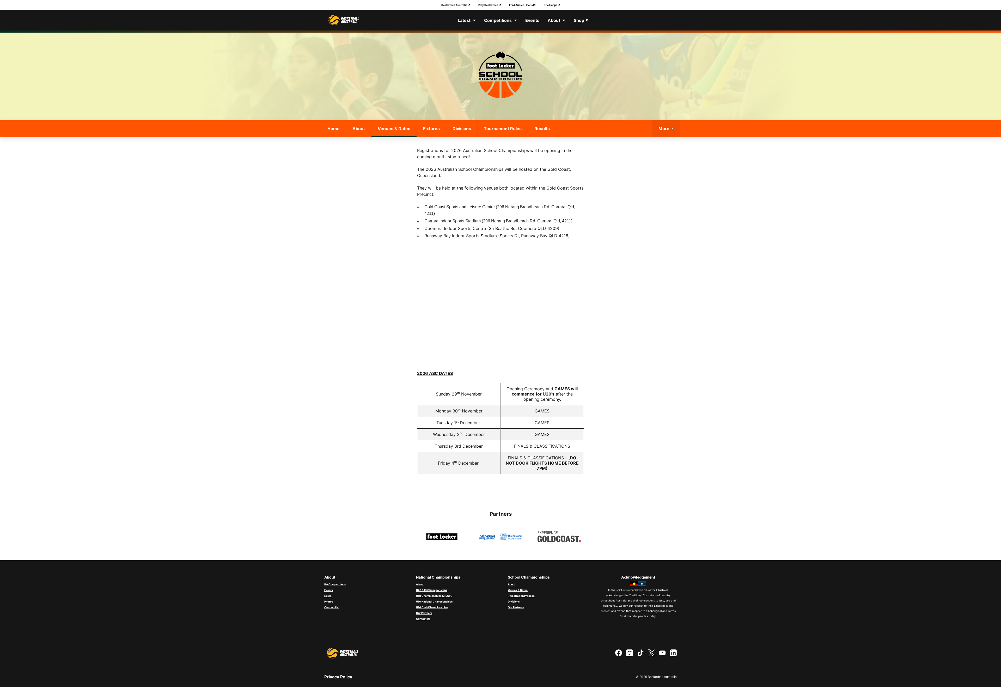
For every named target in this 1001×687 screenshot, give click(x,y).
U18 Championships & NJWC (434, 595)
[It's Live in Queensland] (500, 536)
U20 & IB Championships (431, 590)
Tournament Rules (503, 128)
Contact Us (331, 607)
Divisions (462, 128)
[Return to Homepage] (343, 20)
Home (333, 128)
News (328, 595)
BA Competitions (335, 584)
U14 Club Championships (432, 607)
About (358, 128)
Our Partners (424, 613)
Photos (328, 601)
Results (542, 128)
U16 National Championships (434, 601)
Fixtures (431, 128)
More (663, 128)
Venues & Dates (394, 128)
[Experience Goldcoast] (559, 536)
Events (328, 590)
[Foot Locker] (441, 536)
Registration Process (521, 595)
